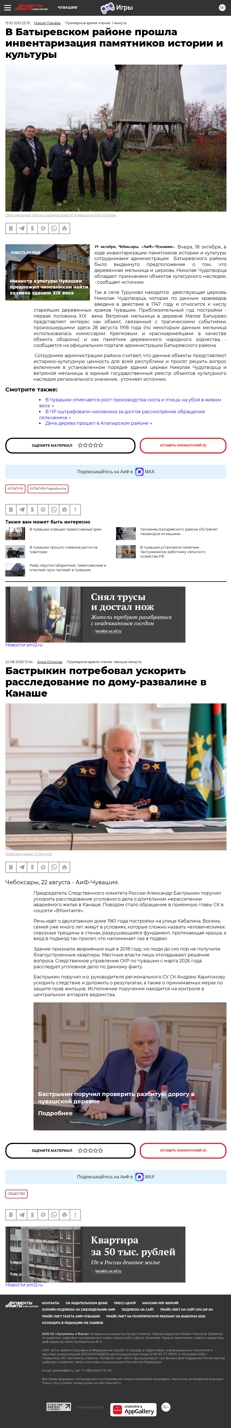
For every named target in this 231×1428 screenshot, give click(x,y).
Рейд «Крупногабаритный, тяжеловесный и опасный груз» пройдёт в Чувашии (68, 567)
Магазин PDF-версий (160, 1303)
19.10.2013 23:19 (17, 23)
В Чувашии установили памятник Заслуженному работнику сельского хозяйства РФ (173, 551)
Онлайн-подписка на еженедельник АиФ (78, 1310)
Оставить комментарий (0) (183, 445)
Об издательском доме (87, 1303)
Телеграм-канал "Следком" (28, 854)
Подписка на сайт (138, 1310)
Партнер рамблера (90, 1407)
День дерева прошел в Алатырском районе (96, 423)
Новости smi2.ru (24, 645)
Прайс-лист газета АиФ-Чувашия (71, 1316)
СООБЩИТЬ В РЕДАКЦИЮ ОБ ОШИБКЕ (72, 1323)
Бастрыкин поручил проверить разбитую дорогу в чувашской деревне (116, 1098)
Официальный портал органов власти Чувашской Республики (60, 215)
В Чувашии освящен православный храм (65, 529)
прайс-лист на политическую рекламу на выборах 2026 (155, 1316)
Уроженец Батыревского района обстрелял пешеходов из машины (179, 531)
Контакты (50, 1303)
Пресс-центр (125, 1303)
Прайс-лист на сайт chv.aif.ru (186, 1310)
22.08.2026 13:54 (19, 662)
